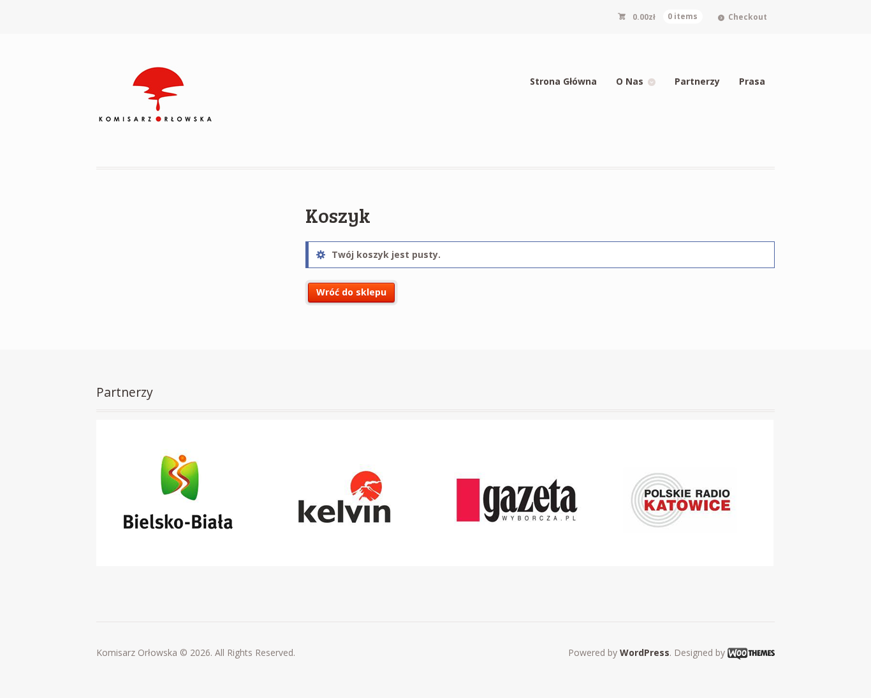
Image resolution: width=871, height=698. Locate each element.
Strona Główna (563, 81)
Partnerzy (697, 81)
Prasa (752, 81)
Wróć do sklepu (351, 292)
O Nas (629, 81)
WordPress (645, 652)
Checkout (747, 16)
